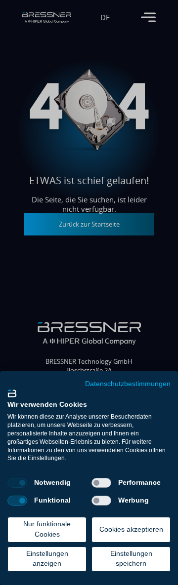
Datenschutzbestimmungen (128, 384)
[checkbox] (17, 483)
